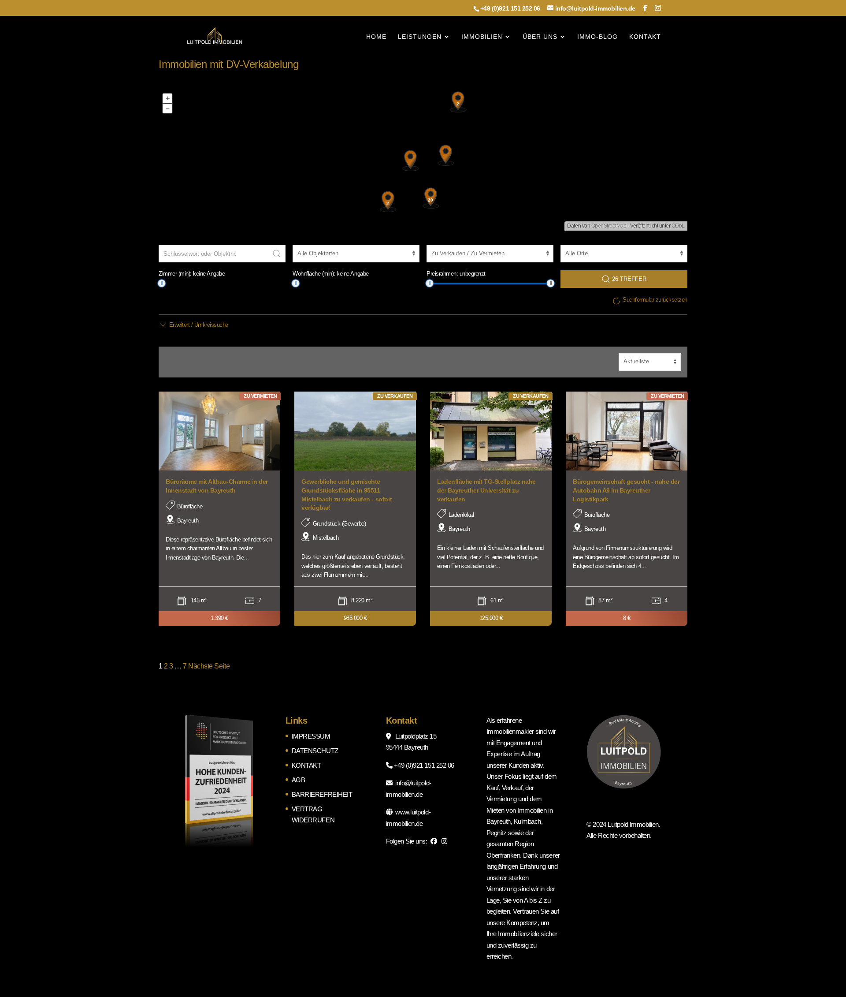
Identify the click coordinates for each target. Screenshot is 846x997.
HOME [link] (376, 37)
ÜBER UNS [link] (540, 37)
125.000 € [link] (491, 618)
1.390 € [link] (219, 618)
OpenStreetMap (609, 226)
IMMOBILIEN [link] (481, 37)
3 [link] (171, 666)
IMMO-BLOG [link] (597, 37)
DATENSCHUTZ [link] (315, 750)
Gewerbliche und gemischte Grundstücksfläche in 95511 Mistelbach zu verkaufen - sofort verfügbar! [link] (346, 494)
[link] (214, 36)
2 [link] (166, 666)
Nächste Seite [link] (209, 666)
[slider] (161, 283)
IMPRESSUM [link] (311, 736)
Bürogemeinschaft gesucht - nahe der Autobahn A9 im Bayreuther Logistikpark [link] (626, 490)
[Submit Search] (277, 253)
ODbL (678, 226)
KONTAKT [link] (645, 37)
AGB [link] (298, 780)
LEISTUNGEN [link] (420, 37)
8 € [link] (627, 618)
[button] (645, 8)
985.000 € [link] (355, 618)
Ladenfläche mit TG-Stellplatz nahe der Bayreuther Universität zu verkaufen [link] (486, 490)
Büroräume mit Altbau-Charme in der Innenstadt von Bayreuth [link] (217, 486)
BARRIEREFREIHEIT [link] (322, 794)
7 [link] (185, 666)
